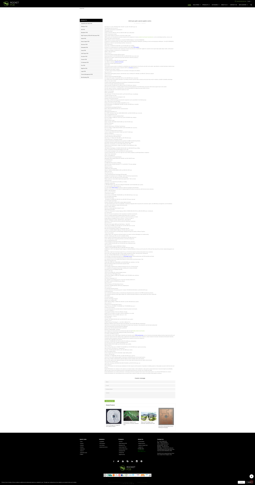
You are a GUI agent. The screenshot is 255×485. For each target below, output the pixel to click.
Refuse (249, 482)
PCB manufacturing (139, 335)
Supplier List (141, 447)
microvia (131, 67)
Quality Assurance (142, 443)
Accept (241, 482)
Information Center (83, 452)
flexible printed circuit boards (138, 330)
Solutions (82, 445)
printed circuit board (119, 61)
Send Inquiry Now (109, 401)
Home (81, 441)
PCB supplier (136, 47)
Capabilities (102, 441)
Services (81, 443)
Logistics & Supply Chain (143, 445)
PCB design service (128, 256)
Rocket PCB (82, 8)
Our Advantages (141, 441)
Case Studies (102, 445)
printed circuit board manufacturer (146, 37)
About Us (82, 450)
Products (82, 447)
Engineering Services (104, 447)
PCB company (115, 187)
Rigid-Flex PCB (122, 454)
